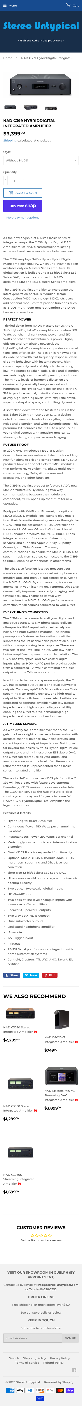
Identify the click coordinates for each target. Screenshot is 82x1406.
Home (7, 58)
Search (14, 1358)
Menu (13, 5)
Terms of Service (27, 1362)
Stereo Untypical (28, 1382)
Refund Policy (53, 1362)
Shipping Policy (34, 1358)
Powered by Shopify (58, 1382)
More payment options (22, 217)
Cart (75, 5)
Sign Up (70, 1338)
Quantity (10, 172)
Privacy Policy (60, 1358)
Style (7, 152)
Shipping (10, 140)
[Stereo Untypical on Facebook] (74, 1371)
